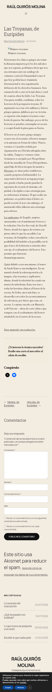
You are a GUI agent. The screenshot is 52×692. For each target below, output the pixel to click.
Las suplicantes (11, 217)
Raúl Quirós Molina (26, 6)
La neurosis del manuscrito (12, 605)
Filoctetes (8, 170)
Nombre (8, 482)
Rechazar (20, 688)
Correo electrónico (12, 494)
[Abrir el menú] (26, 13)
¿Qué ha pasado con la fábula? (14, 616)
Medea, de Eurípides (11, 403)
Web (6, 506)
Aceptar (8, 688)
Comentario (9, 450)
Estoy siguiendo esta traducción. (19, 329)
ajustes (23, 682)
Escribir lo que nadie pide (17, 637)
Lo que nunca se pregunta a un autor (18, 628)
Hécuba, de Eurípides (33, 403)
